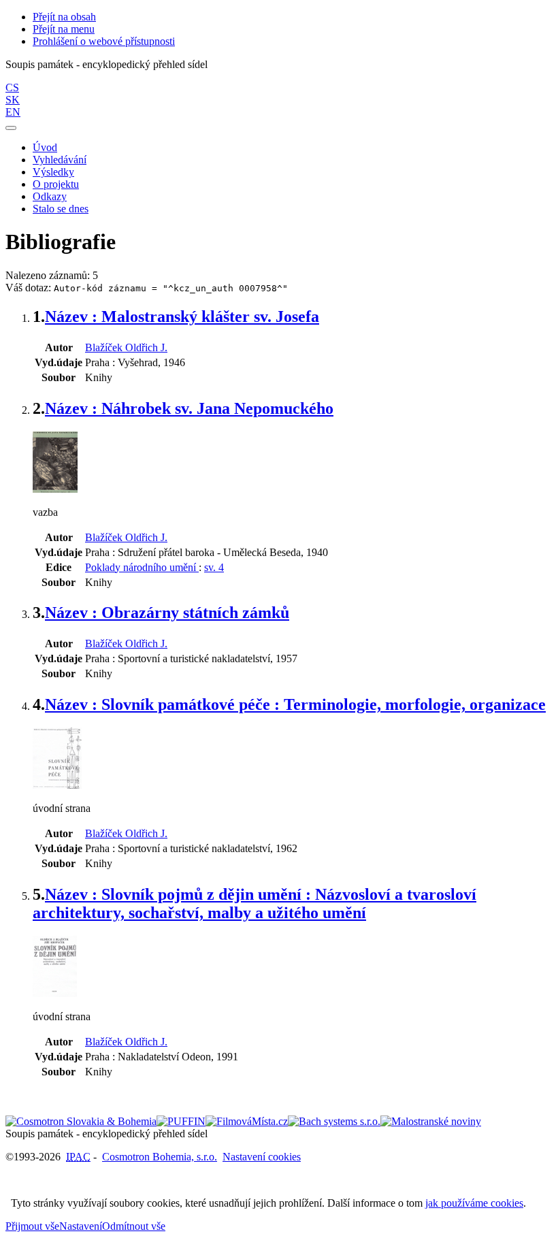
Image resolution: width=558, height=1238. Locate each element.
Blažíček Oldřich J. (126, 347)
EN (12, 112)
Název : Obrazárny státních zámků (167, 612)
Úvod (45, 147)
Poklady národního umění (142, 567)
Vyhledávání (59, 159)
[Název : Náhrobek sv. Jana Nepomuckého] (55, 489)
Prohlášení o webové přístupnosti (104, 41)
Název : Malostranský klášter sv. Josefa (182, 316)
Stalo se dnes (60, 208)
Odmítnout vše (133, 1226)
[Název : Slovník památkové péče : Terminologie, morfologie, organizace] (57, 785)
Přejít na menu (64, 29)
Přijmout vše (32, 1226)
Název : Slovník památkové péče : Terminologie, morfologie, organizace (295, 704)
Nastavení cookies (262, 1156)
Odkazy (50, 196)
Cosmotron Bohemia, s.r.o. (159, 1156)
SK (12, 99)
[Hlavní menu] (10, 128)
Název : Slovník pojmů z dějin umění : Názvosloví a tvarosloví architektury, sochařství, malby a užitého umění (254, 903)
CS (12, 87)
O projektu (56, 184)
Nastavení (80, 1226)
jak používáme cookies (474, 1203)
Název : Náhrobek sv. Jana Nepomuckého (189, 408)
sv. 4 (214, 567)
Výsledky (53, 172)
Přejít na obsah (64, 16)
